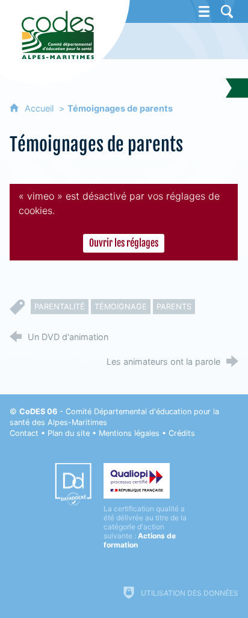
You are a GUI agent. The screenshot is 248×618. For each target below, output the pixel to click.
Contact (24, 433)
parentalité (59, 306)
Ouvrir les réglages (124, 243)
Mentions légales (129, 433)
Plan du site (69, 433)
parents (174, 306)
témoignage (121, 306)
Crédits (182, 433)
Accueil (40, 108)
